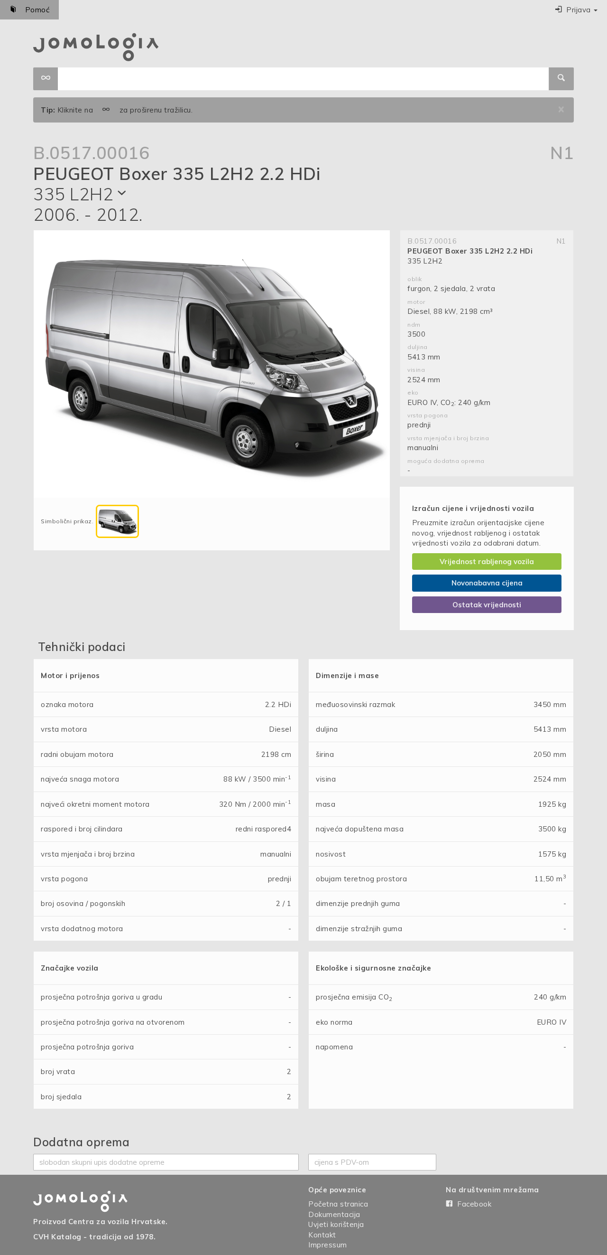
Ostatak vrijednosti (486, 604)
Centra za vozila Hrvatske (117, 1221)
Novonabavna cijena (487, 582)
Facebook (472, 1203)
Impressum (327, 1244)
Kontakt (322, 1234)
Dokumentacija (334, 1214)
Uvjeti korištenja (336, 1224)
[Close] (561, 110)
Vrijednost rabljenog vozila (487, 561)
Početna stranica (338, 1203)
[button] (576, 9)
